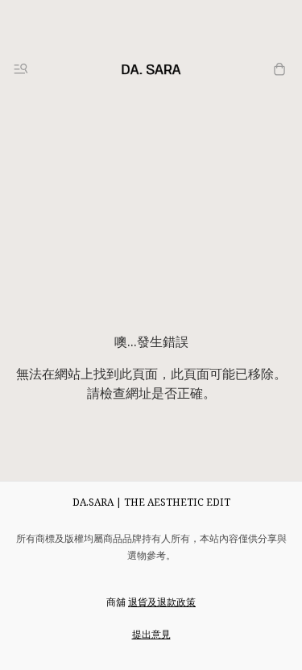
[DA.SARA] (151, 69)
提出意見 (151, 634)
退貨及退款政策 (162, 602)
